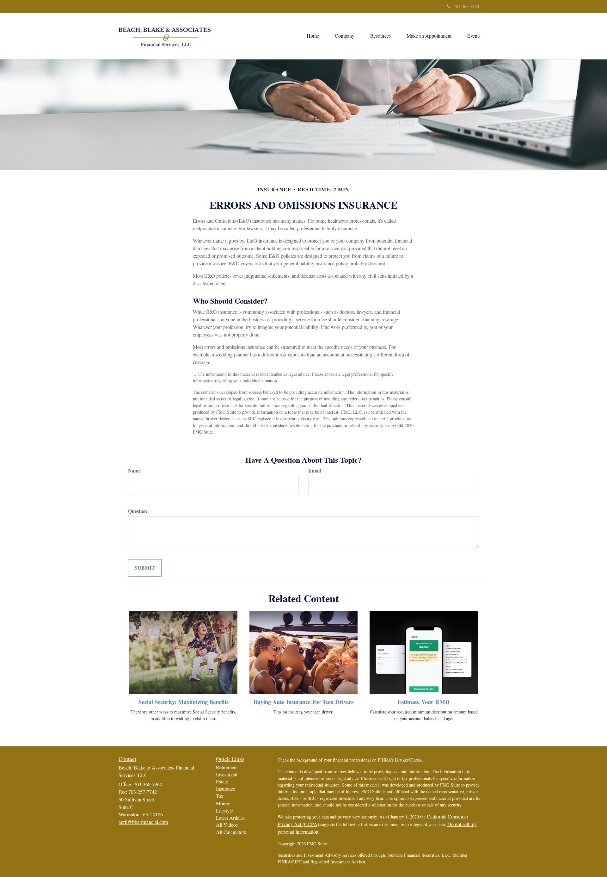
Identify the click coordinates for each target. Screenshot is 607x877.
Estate (222, 781)
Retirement (227, 767)
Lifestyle (224, 810)
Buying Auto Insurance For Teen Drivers (303, 701)
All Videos (227, 824)
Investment (226, 774)
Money (223, 803)
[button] (344, 35)
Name (134, 470)
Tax (220, 796)
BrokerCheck (408, 759)
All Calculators (231, 832)
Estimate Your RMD (424, 701)
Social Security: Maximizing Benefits (183, 701)
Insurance (225, 788)
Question (137, 511)
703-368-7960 (466, 6)
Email (314, 470)
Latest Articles (230, 817)
